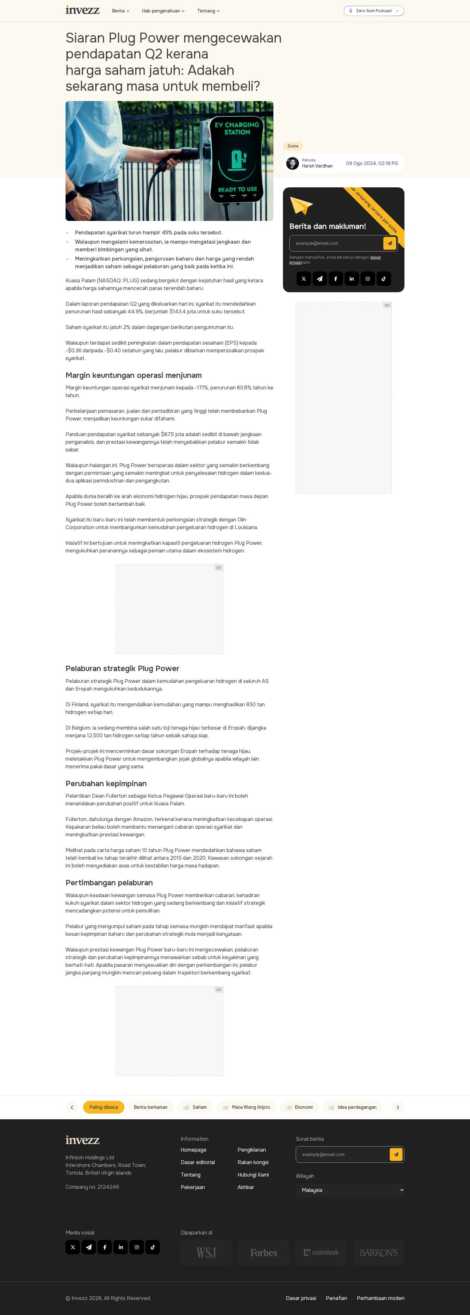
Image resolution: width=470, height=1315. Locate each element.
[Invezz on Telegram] (320, 278)
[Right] (398, 1107)
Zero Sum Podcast (374, 10)
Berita (118, 11)
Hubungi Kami (253, 1174)
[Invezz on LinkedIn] (352, 278)
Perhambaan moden (380, 1298)
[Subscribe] (389, 243)
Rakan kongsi (253, 1162)
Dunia (293, 146)
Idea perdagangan (357, 1107)
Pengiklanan (252, 1150)
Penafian (336, 1298)
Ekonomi (304, 1107)
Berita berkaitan (151, 1107)
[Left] (72, 1107)
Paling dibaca (104, 1107)
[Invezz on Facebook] (336, 278)
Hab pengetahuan (161, 11)
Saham (200, 1107)
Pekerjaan (193, 1187)
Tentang (206, 11)
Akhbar (246, 1187)
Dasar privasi (301, 1298)
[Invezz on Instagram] (368, 278)
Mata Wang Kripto (251, 1107)
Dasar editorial (198, 1162)
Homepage (194, 1150)
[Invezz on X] (304, 278)
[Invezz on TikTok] (384, 278)
